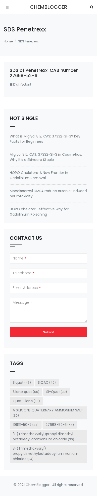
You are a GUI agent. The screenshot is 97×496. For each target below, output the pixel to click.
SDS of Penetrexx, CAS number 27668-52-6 (44, 73)
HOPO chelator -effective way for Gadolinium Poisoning (39, 212)
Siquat (22, 382)
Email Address (27, 287)
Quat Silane (26, 400)
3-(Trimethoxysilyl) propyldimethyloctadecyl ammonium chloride (45, 453)
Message (22, 302)
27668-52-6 (60, 424)
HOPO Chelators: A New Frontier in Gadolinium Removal (39, 175)
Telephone (23, 272)
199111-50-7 (26, 424)
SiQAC (47, 382)
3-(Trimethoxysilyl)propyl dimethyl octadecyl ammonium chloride (43, 436)
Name (19, 258)
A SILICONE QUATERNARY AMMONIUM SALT (48, 413)
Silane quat (26, 391)
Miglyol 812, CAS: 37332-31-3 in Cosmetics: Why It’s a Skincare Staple (46, 157)
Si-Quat (56, 391)
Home (8, 41)
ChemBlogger (48, 7)
